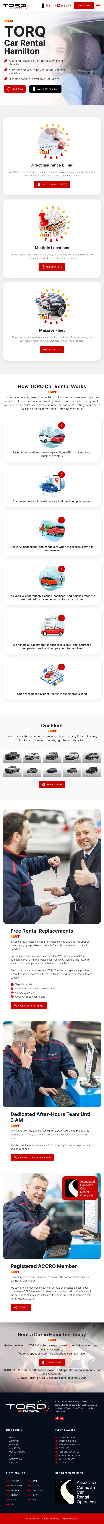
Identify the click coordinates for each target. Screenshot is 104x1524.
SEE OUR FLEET (54, 784)
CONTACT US (54, 349)
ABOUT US (23, 1307)
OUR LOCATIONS (54, 267)
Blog (11, 1455)
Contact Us (15, 1459)
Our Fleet (14, 1444)
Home (12, 1437)
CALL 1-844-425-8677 (47, 89)
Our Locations (17, 1452)
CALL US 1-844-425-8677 (54, 184)
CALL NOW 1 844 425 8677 (31, 1005)
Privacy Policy (17, 1463)
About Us (14, 1441)
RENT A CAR (84, 5)
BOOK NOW (17, 89)
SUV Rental (15, 1448)
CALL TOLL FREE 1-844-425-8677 (34, 1157)
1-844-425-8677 (54, 1362)
